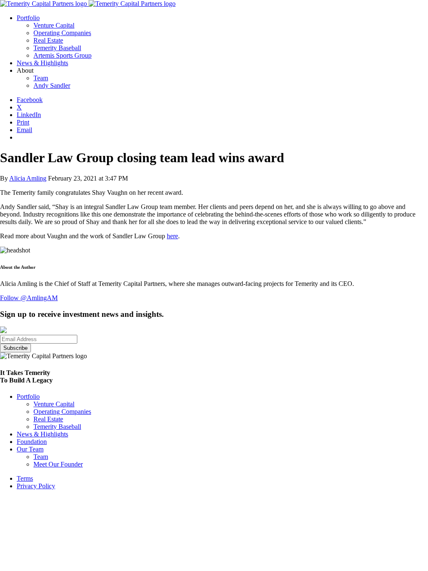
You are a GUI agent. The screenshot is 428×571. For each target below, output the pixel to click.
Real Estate (48, 419)
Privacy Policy (36, 485)
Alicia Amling (27, 178)
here (172, 236)
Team (40, 456)
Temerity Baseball (57, 426)
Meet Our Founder (58, 464)
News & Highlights (42, 434)
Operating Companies (62, 411)
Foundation (32, 441)
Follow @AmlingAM (29, 297)
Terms (25, 478)
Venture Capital (53, 404)
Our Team (30, 449)
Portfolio (28, 396)
